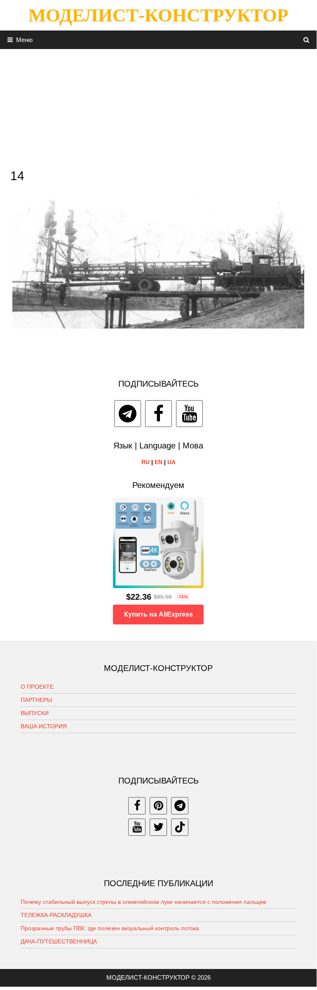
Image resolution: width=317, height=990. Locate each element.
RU (145, 462)
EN (158, 462)
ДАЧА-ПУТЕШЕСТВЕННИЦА (59, 941)
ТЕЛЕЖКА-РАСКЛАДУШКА (56, 915)
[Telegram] (127, 413)
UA (171, 462)
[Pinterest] (158, 805)
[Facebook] (158, 413)
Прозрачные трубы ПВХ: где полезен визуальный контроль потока (110, 928)
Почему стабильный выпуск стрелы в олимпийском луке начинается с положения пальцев (143, 902)
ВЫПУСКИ (35, 713)
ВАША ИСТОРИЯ (44, 726)
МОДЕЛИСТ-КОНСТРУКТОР (158, 15)
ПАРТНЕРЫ (36, 700)
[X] (158, 827)
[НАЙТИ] (306, 39)
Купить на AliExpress (158, 614)
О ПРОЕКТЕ (37, 686)
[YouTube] (189, 413)
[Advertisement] (158, 106)
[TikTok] (179, 827)
